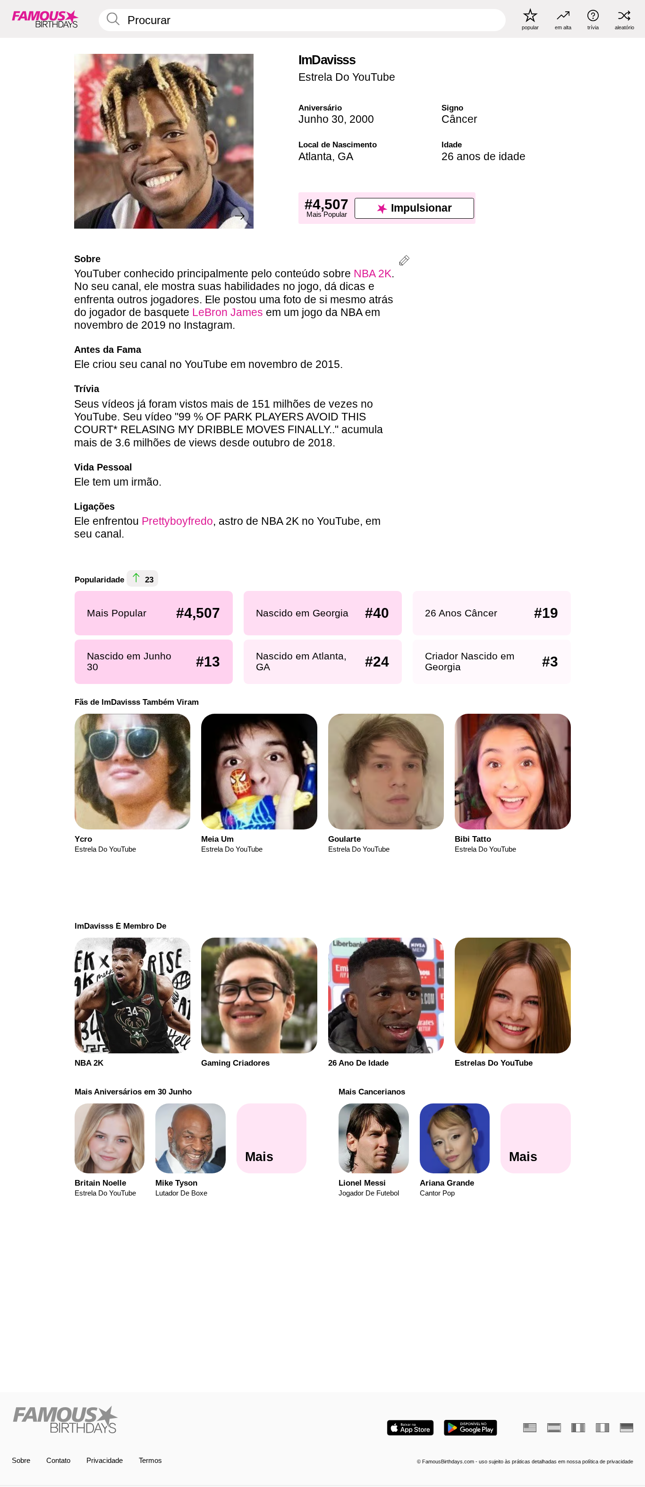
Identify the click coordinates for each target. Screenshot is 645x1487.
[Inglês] (529, 1427)
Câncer (459, 119)
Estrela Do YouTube (346, 77)
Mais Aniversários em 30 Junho (132, 1091)
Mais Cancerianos (372, 1091)
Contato (58, 1460)
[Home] (164, 1420)
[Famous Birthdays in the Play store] (470, 1428)
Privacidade (104, 1460)
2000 (361, 119)
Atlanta (315, 156)
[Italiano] (602, 1427)
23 (148, 580)
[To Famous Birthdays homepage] (45, 18)
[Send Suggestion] (404, 262)
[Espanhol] (553, 1427)
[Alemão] (626, 1427)
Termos (150, 1460)
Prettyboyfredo (177, 521)
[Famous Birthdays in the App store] (410, 1428)
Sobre (21, 1460)
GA (345, 156)
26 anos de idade (483, 156)
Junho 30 (321, 119)
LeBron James (227, 312)
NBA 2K (372, 273)
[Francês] (578, 1427)
